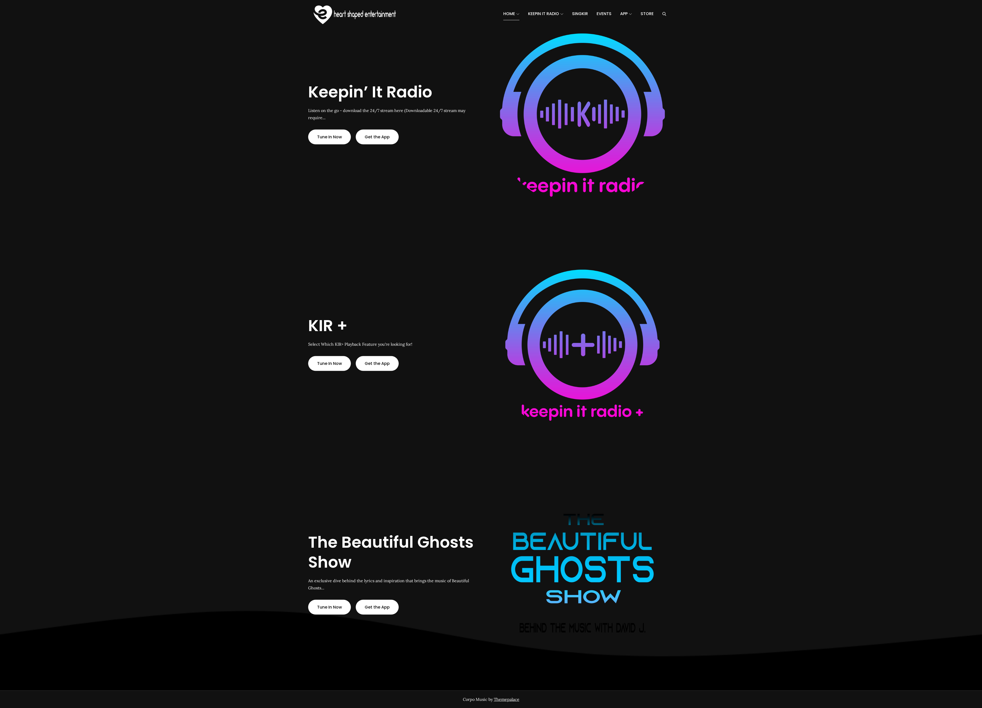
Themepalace (506, 699)
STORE (647, 14)
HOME (509, 14)
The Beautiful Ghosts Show (391, 552)
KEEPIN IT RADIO (543, 14)
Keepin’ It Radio (370, 92)
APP (624, 14)
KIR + (328, 325)
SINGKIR (580, 14)
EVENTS (604, 14)
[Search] (664, 14)
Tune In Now (329, 137)
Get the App (377, 137)
